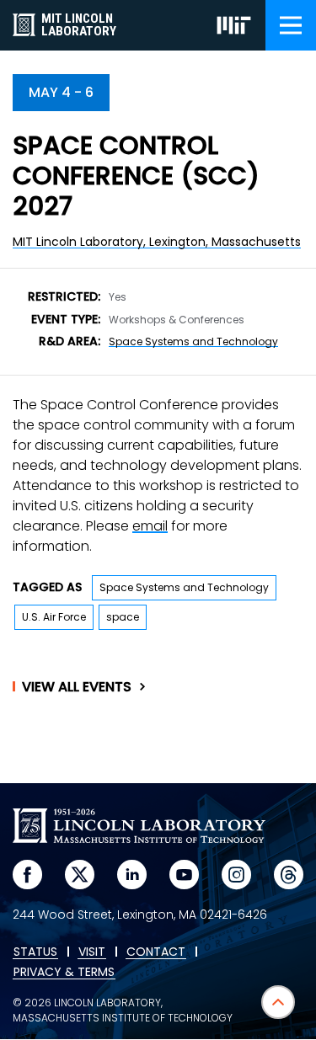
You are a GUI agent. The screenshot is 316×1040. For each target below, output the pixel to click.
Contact (155, 952)
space (122, 617)
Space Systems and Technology (193, 341)
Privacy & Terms (64, 972)
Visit (91, 952)
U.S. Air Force (54, 617)
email (150, 526)
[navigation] (290, 25)
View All (76, 687)
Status (35, 952)
